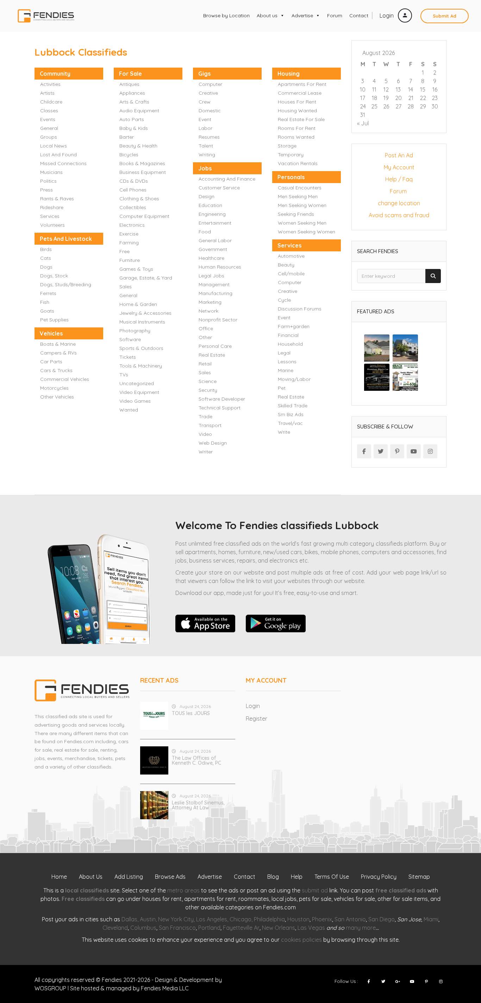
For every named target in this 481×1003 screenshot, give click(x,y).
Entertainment (215, 223)
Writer (206, 452)
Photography (134, 330)
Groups (48, 137)
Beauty (286, 265)
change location (399, 203)
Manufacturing (215, 293)
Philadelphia (269, 919)
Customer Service (219, 187)
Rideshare (51, 207)
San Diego (381, 919)
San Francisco (177, 927)
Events (47, 119)
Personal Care (215, 346)
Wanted (128, 410)
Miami (431, 919)
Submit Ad (444, 16)
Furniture (129, 260)
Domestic (210, 110)
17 (362, 97)
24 (363, 106)
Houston (298, 919)
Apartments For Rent (302, 84)
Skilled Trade (292, 405)
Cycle (284, 300)
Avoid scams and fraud (399, 215)
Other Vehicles (57, 397)
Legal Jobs (211, 275)
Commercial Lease (299, 93)
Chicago (240, 919)
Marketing (210, 302)
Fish (44, 302)
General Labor (215, 240)
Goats (47, 311)
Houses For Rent (297, 102)
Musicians (51, 172)
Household (290, 344)
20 (398, 97)
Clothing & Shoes (139, 198)
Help (296, 876)
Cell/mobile (291, 273)
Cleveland (115, 927)
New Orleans (278, 927)
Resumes (209, 137)
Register (256, 718)
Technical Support (220, 408)
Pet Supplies (54, 319)
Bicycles (128, 154)
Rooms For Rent (297, 128)
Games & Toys (136, 269)
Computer (210, 84)
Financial (288, 335)
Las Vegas (311, 927)
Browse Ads (170, 876)
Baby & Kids (133, 128)
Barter (126, 137)
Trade (205, 416)
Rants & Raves (57, 198)
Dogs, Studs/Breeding (65, 284)
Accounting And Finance (227, 179)
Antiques (129, 84)
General (49, 128)
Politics (48, 181)
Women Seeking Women (306, 231)
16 (434, 89)
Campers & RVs (58, 353)
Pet (282, 388)
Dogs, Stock (54, 275)
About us (267, 15)
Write (284, 432)
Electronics (132, 225)
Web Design (213, 443)
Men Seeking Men (298, 196)
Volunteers (52, 225)
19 (386, 97)
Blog (273, 876)
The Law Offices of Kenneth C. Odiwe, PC (196, 760)
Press (46, 190)
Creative (208, 93)
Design (206, 196)
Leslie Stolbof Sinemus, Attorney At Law (198, 805)
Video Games (135, 401)
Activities (50, 84)
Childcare (51, 102)
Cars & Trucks (56, 370)
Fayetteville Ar (241, 927)
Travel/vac (290, 423)
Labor (205, 128)
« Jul (363, 123)
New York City (176, 919)
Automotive (291, 256)
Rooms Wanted (296, 137)
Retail (205, 364)
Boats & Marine (58, 344)
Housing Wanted (297, 110)
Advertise (302, 15)
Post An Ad (399, 155)
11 (374, 89)
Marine (285, 370)
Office (206, 328)
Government (213, 249)
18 (374, 97)
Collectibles (132, 207)
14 (410, 89)
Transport (210, 425)
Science (208, 381)
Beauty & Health (138, 146)
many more (361, 927)
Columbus (143, 927)
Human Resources (220, 267)
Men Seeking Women (302, 205)
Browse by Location (226, 15)
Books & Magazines (142, 163)
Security (208, 390)
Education (210, 205)
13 (398, 89)
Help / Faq (399, 179)
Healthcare (211, 258)
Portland (209, 927)
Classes (49, 110)
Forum (334, 15)
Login (387, 15)
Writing (207, 154)
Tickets (127, 357)
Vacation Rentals (298, 163)
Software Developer (222, 399)
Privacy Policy (378, 876)
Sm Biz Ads (291, 414)
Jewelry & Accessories (145, 313)
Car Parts (51, 361)
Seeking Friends (296, 214)
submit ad (315, 890)
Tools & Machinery (140, 366)
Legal (284, 353)
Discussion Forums (299, 309)
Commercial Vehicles (64, 379)
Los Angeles (211, 919)
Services (50, 216)
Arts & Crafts (134, 102)
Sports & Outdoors (141, 348)
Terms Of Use (331, 876)
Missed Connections (63, 163)
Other (205, 337)
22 (423, 97)
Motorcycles (54, 388)
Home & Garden (138, 304)
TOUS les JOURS (191, 713)
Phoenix (322, 919)
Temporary (291, 154)
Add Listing (128, 876)
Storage (287, 146)
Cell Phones (132, 190)
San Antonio (350, 919)
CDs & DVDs (133, 181)
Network (208, 311)
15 (422, 89)
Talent (206, 146)
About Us (90, 876)
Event (205, 119)
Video (205, 434)
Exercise (128, 234)
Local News (53, 146)
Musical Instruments (142, 322)
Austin (148, 919)
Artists (47, 93)
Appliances (132, 93)
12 (386, 89)
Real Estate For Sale (301, 119)
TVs (123, 374)
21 (410, 97)
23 (435, 97)
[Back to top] (458, 959)
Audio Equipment (139, 110)
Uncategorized (136, 383)
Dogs (46, 267)
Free (124, 251)
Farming (129, 242)
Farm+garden (294, 326)
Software (130, 339)
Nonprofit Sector (218, 319)
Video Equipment (139, 392)
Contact (358, 15)
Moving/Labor (294, 379)
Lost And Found (58, 154)
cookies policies (301, 939)
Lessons (287, 361)
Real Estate (212, 355)
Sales (205, 372)
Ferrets (48, 293)
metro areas (183, 890)
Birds (46, 249)
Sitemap (419, 876)
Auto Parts (131, 119)
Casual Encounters (299, 187)
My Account (399, 167)
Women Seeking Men (302, 223)
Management (214, 284)
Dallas (129, 919)
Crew (205, 102)
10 (363, 89)
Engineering (212, 214)
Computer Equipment (144, 216)
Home (59, 876)
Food (205, 231)
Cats (45, 258)
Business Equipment (142, 172)
